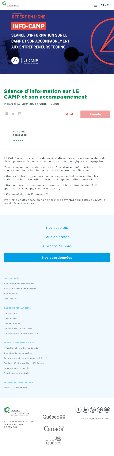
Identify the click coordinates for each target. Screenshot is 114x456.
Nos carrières (10, 318)
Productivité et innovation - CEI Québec (24, 363)
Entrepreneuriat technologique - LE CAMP (25, 358)
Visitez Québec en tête (15, 388)
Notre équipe (10, 313)
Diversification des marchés (18, 353)
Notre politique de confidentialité (21, 333)
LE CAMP (18, 140)
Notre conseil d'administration (19, 328)
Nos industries (11, 294)
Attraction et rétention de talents (21, 348)
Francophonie (11, 299)
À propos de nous (57, 246)
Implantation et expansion (17, 368)
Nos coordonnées (57, 257)
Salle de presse (57, 237)
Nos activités (57, 227)
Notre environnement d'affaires (20, 289)
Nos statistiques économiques (19, 284)
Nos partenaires (12, 323)
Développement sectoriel (17, 373)
